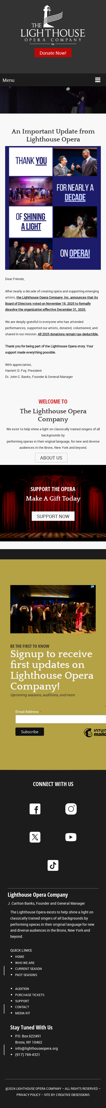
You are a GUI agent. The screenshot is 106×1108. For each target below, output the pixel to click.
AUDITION (22, 989)
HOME (19, 956)
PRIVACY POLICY (28, 1095)
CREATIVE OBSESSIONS (73, 1095)
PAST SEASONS (26, 975)
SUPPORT (22, 1001)
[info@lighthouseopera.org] (53, 25)
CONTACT (22, 1007)
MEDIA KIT (22, 1013)
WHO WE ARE (24, 963)
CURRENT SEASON (28, 969)
